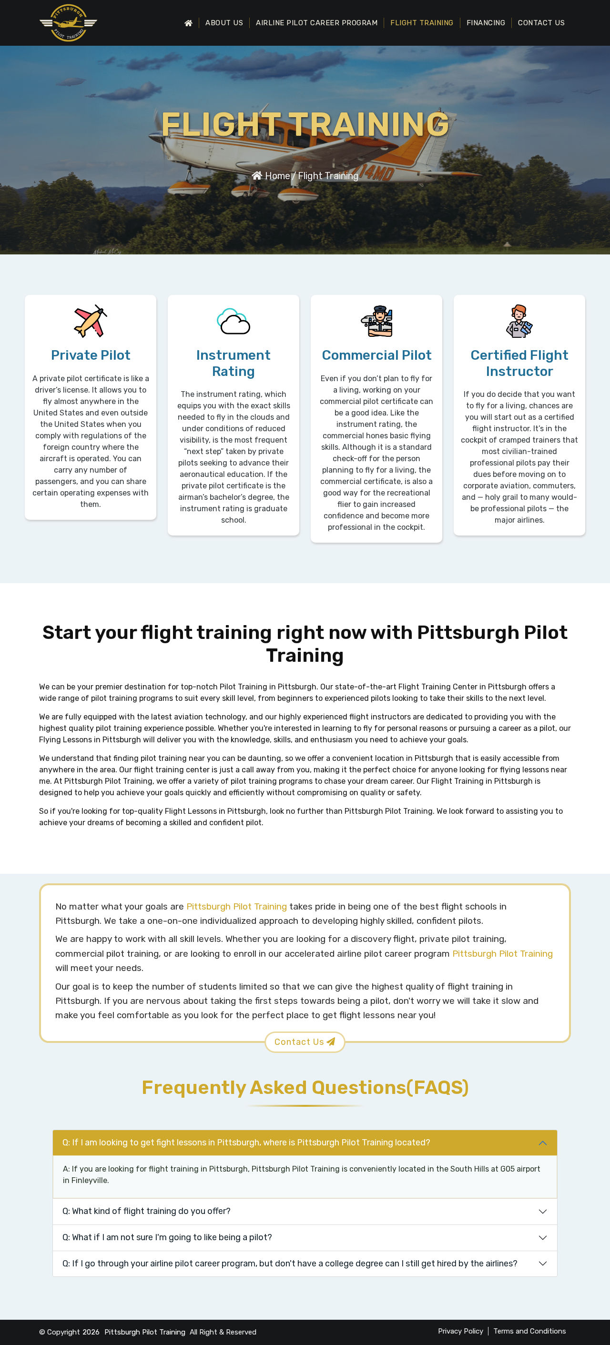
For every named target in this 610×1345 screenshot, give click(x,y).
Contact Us (541, 23)
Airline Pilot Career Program (316, 23)
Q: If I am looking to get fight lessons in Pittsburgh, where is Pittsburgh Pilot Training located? (246, 1142)
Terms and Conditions (529, 1331)
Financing (486, 23)
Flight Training (422, 23)
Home (276, 176)
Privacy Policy (460, 1331)
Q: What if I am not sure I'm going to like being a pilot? (167, 1237)
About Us (224, 23)
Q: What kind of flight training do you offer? (146, 1211)
